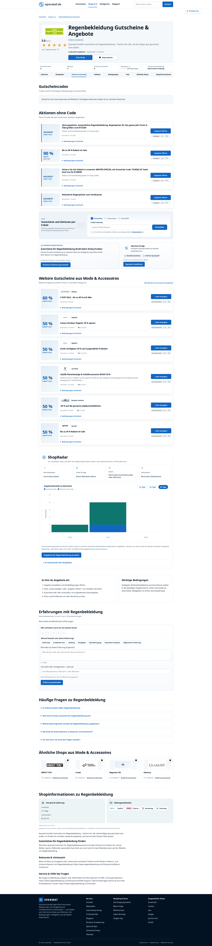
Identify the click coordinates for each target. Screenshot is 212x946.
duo (149, 910)
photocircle (153, 918)
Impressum (143, 942)
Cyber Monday (119, 914)
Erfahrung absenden (52, 682)
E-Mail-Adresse (97, 222)
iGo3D (150, 922)
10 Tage (142, 487)
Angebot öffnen (160, 131)
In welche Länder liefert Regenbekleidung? (61, 708)
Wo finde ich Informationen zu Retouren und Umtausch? (68, 732)
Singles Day (118, 918)
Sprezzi (74, 426)
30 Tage (153, 487)
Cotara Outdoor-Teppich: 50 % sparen (78, 323)
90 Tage (163, 487)
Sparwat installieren (134, 264)
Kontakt (89, 902)
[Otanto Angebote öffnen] (65, 292)
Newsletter (90, 906)
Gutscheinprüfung (94, 910)
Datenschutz (137, 232)
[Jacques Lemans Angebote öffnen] (65, 400)
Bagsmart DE (115, 772)
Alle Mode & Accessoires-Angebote (158, 282)
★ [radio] (43, 633)
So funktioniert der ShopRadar (58, 562)
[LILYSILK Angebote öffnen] (65, 369)
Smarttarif (152, 902)
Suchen (168, 4)
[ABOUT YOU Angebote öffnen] (54, 764)
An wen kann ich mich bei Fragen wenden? (61, 739)
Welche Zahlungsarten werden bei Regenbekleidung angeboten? (71, 724)
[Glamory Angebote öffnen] (157, 764)
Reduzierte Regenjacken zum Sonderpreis (82, 194)
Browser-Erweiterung (95, 922)
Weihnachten (118, 910)
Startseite (42, 17)
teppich (74, 317)
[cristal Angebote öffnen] (89, 764)
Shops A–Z (92, 4)
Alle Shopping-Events (122, 902)
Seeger (151, 914)
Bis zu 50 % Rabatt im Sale (72, 431)
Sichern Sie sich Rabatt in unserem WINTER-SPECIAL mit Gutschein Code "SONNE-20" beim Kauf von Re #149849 (105, 170)
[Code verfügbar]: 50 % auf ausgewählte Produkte (84, 348)
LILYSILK (74, 369)
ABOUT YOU (46, 772)
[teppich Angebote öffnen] (65, 317)
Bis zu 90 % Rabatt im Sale (74, 150)
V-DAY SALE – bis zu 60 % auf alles (76, 297)
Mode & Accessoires (76, 40)
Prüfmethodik (92, 914)
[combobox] (148, 4)
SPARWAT (49, 900)
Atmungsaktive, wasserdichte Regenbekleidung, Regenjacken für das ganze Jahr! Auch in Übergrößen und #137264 (104, 126)
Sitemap (89, 934)
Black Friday (118, 906)
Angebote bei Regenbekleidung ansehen (61, 555)
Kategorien (105, 4)
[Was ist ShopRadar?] (129, 67)
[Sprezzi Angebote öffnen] (65, 426)
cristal (78, 772)
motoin (151, 906)
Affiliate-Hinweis (167, 942)
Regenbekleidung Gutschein (69, 17)
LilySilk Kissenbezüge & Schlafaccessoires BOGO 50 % (85, 374)
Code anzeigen (161, 296)
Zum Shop (80, 57)
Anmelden (159, 227)
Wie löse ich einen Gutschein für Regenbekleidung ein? (67, 716)
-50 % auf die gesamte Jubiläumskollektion (80, 406)
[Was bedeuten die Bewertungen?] (58, 49)
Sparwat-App (91, 926)
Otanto (74, 292)
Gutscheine (81, 4)
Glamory (147, 772)
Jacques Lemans (77, 400)
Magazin (116, 4)
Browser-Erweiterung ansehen (56, 265)
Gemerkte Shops (93, 930)
